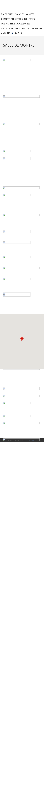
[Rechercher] (21, 33)
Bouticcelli (22, 6)
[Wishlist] (12, 33)
